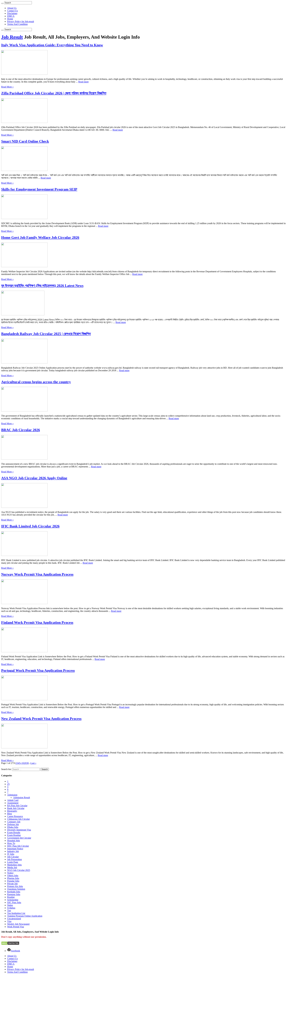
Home (10, 18)
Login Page (12, 862)
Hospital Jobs (13, 840)
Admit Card (12, 800)
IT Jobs (10, 854)
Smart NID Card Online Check (25, 141)
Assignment (12, 803)
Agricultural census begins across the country (36, 382)
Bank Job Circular (15, 808)
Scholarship (12, 899)
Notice (10, 873)
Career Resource (15, 816)
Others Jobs (12, 875)
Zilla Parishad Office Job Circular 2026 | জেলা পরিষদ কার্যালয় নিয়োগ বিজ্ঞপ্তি (53, 93)
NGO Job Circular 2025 (18, 870)
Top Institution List (16, 913)
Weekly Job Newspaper (18, 924)
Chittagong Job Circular (18, 819)
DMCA (10, 16)
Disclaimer (12, 13)
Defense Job (13, 824)
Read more (83, 81)
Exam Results (13, 832)
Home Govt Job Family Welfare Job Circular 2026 (40, 237)
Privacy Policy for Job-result (20, 21)
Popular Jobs (13, 881)
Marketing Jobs (14, 864)
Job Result (12, 37)
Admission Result (21, 797)
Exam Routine (14, 835)
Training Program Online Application (24, 916)
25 (8, 784)
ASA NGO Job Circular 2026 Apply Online (34, 478)
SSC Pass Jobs (14, 902)
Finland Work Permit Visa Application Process (37, 622)
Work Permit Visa (15, 926)
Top (9, 910)
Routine (11, 897)
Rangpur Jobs (13, 894)
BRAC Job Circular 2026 (20, 430)
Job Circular (13, 856)
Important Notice (15, 848)
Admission (12, 795)
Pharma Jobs (13, 878)
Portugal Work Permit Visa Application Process (38, 670)
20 (25, 763)
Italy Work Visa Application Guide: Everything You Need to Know (52, 45)
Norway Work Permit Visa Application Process (37, 574)
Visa (9, 921)
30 (27, 763)
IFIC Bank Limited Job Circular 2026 (30, 526)
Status (10, 905)
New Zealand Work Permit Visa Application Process (41, 719)
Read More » (7, 87)
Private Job (12, 883)
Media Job (12, 867)
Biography (12, 811)
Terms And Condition (17, 24)
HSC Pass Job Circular (18, 846)
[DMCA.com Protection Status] (10, 944)
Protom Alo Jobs (15, 886)
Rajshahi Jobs (13, 891)
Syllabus (11, 908)
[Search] (2, 3)
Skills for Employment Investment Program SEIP (39, 189)
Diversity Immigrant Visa (19, 830)
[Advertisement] (91, 997)
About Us (11, 8)
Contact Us (12, 10)
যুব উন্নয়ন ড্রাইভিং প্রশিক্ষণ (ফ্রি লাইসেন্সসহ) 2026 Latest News (42, 286)
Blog (9, 813)
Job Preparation (14, 859)
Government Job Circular (19, 838)
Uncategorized (14, 918)
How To (11, 843)
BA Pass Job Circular (17, 805)
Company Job (13, 821)
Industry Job (13, 851)
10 (23, 763)
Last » (33, 763)
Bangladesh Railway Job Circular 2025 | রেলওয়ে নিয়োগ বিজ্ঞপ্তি (46, 334)
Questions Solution (16, 889)
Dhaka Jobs (12, 827)
